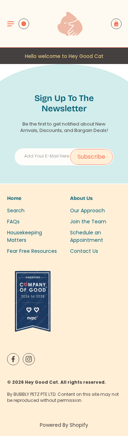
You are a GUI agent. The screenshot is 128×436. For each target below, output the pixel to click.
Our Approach (87, 210)
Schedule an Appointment (86, 236)
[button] (10, 24)
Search (16, 210)
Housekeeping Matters (24, 236)
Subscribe (91, 157)
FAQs (13, 221)
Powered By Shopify (64, 425)
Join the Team (88, 221)
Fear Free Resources (32, 251)
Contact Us (84, 251)
